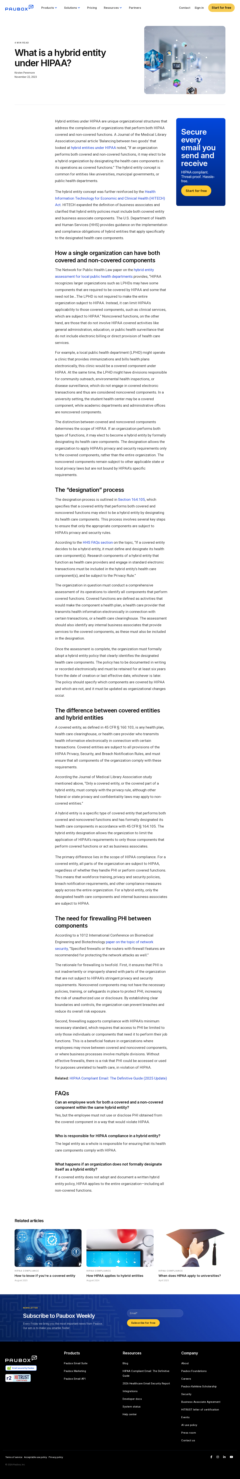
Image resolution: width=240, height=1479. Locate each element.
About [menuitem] (185, 1363)
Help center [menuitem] (130, 1414)
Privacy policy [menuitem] (56, 1457)
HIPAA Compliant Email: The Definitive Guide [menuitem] (146, 1373)
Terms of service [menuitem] (13, 1457)
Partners (135, 7)
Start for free (221, 7)
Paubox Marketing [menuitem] (75, 1371)
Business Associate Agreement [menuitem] (200, 1401)
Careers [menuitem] (186, 1378)
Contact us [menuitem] (188, 1440)
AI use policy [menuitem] (189, 1425)
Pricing (92, 7)
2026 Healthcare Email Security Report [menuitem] (146, 1383)
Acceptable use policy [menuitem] (35, 1457)
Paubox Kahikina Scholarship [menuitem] (199, 1386)
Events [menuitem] (185, 1417)
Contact (184, 7)
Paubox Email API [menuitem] (75, 1378)
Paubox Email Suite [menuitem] (75, 1363)
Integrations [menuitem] (130, 1391)
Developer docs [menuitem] (132, 1399)
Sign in (199, 7)
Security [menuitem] (186, 1394)
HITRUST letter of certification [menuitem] (200, 1409)
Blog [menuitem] (125, 1363)
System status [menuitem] (132, 1406)
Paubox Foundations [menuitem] (194, 1371)
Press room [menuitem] (188, 1432)
